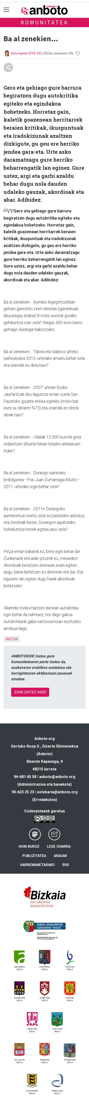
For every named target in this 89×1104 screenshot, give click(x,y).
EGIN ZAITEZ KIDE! (30, 692)
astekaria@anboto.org (57, 792)
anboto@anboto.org (57, 776)
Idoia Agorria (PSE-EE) (26, 53)
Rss (65, 865)
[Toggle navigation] (6, 10)
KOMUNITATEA (44, 22)
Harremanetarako (37, 865)
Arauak (60, 856)
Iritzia (12, 639)
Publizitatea (34, 856)
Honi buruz (29, 847)
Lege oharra (58, 847)
